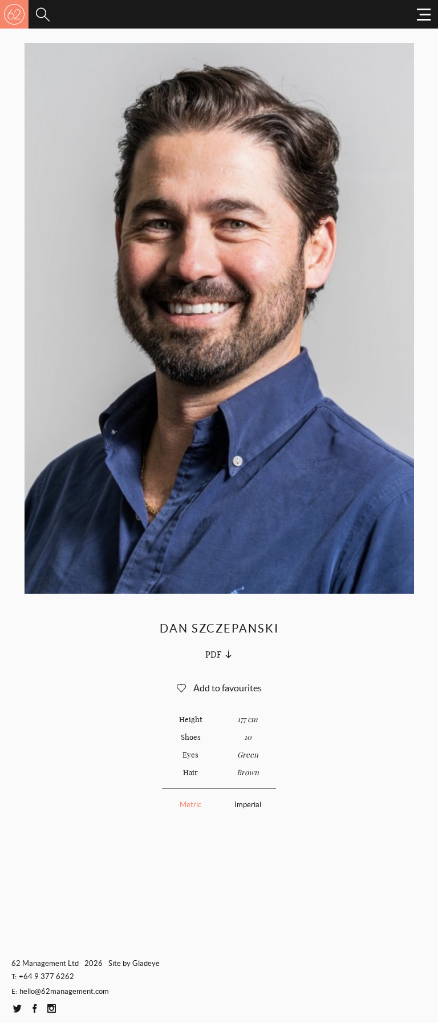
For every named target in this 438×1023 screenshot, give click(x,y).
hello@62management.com (64, 991)
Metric (190, 804)
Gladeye (146, 963)
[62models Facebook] (34, 1009)
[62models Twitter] (17, 1009)
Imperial (247, 804)
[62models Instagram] (51, 1009)
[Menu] (43, 14)
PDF (213, 654)
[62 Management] (14, 14)
